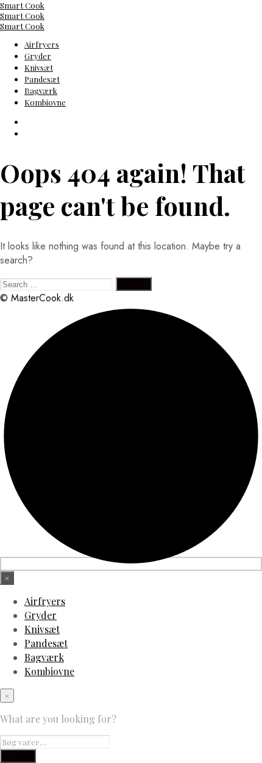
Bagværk (40, 90)
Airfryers (41, 44)
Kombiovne (45, 102)
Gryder (37, 56)
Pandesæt (42, 79)
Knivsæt (38, 67)
